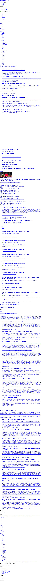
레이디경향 (7, 0)
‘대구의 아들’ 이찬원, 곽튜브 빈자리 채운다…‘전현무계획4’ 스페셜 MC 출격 (18, 168)
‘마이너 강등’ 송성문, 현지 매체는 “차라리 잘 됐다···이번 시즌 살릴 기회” (17, 220)
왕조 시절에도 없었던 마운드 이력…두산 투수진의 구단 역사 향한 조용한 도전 (18, 459)
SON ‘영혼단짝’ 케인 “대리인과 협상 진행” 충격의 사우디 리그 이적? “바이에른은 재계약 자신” (17, 111)
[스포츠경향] (3, 9)
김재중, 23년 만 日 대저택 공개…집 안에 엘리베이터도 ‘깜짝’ (15, 97)
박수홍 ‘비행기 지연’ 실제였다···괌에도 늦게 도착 (7, 66)
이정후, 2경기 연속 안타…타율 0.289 (8, 410)
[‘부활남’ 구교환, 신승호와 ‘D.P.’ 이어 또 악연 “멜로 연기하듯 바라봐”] (12, 395)
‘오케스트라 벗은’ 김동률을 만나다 (9, 164)
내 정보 (3, 5)
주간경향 (4, 0)
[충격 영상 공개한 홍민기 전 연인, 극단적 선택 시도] (9, 90)
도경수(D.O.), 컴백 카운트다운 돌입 (9, 397)
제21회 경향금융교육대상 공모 (4, 516)
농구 (2, 35)
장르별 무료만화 (4, 44)
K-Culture (3, 19)
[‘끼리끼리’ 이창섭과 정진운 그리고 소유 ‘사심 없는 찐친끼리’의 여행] (12, 376)
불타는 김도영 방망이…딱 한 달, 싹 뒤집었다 (11, 283)
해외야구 (3, 532)
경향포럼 (3, 573)
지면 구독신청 (4, 550)
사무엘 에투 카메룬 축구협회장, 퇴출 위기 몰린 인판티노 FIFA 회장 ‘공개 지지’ (18, 489)
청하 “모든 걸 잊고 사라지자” (8, 153)
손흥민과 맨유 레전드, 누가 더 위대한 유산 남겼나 (12, 109)
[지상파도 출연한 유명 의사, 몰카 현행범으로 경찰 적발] (10, 74)
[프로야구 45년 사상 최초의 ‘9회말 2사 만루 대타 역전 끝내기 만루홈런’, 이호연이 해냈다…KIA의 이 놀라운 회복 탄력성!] (19, 280)
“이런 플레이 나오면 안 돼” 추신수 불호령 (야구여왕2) (13, 419)
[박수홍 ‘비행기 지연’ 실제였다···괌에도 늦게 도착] (9, 237)
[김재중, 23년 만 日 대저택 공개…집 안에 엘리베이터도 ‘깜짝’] (11, 101)
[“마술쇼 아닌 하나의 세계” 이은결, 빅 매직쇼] (8, 162)
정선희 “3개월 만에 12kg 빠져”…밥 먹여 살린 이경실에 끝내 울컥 (16, 103)
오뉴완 (3, 4)
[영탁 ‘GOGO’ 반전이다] (5, 366)
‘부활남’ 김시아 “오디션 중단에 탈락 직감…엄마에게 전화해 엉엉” (16, 378)
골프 (2, 540)
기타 (1, 555)
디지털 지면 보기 (4, 551)
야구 (2, 15)
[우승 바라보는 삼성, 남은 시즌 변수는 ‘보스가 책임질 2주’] (10, 446)
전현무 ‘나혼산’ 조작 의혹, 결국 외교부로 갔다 (12, 76)
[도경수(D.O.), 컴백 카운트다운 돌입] (7, 405)
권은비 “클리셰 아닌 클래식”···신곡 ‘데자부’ (11, 157)
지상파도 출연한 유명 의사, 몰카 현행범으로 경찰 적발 (13, 70)
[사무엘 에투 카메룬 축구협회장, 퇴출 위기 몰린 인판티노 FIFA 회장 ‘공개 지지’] (13, 497)
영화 (2, 26)
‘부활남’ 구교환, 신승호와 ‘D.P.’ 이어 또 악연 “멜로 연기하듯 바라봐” (16, 387)
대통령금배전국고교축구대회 (6, 571)
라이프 (3, 40)
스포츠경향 (3, 58)
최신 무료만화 (4, 42)
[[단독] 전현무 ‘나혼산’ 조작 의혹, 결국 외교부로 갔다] (9, 81)
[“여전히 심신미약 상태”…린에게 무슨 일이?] (8, 93)
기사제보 (3, 62)
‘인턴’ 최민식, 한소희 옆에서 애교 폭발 (10, 149)
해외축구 (3, 33)
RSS (2, 560)
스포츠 (3, 47)
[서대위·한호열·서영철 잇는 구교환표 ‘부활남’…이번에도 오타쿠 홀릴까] (12, 339)
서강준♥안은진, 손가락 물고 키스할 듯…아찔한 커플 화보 (14, 207)
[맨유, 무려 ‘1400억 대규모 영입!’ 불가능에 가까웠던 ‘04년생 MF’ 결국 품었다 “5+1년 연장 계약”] (15, 295)
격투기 (3, 37)
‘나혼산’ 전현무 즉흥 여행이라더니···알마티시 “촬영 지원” (15, 231)
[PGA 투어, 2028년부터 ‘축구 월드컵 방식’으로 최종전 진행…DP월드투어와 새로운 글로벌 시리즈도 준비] (17, 457)
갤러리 (3, 51)
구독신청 (3, 63)
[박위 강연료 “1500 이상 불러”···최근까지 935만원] (9, 246)
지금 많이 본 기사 (4, 50)
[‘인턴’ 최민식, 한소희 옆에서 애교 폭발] (7, 151)
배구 (2, 36)
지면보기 (3, 64)
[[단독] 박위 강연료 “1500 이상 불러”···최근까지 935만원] (10, 88)
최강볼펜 (1, 171)
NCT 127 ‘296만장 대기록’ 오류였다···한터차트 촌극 (13, 321)
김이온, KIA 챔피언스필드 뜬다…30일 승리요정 (12, 287)
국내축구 (3, 32)
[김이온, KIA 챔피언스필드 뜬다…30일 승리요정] (9, 289)
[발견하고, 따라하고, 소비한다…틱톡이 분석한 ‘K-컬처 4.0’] (10, 348)
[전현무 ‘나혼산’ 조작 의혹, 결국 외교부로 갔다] (9, 251)
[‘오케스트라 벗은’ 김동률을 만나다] (7, 166)
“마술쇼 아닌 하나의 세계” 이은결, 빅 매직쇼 (11, 160)
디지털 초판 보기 (4, 552)
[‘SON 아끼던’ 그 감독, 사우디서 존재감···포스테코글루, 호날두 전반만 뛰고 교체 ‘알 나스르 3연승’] (16, 508)
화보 (2, 527)
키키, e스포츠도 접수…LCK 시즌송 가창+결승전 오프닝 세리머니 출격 (17, 350)
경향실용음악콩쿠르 (5, 569)
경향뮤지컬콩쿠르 (4, 570)
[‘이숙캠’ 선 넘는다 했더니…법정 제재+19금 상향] (9, 218)
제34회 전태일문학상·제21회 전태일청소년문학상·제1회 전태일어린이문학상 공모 (20, 516)
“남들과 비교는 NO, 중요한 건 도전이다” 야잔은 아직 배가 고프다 (16, 429)
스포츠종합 (3, 17)
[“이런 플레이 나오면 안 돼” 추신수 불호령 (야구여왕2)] (10, 427)
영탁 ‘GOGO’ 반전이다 (7, 358)
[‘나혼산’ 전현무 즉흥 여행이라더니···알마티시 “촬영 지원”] (10, 233)
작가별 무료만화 (4, 43)
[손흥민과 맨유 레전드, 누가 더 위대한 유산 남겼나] (9, 112)
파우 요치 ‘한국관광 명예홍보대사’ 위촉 (8, 313)
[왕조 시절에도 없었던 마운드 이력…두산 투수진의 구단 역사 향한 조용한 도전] (13, 467)
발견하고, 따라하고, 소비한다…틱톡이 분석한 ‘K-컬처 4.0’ (14, 341)
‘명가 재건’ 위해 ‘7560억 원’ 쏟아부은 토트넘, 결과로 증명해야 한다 (16, 469)
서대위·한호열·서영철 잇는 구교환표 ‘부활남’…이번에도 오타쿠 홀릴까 (17, 331)
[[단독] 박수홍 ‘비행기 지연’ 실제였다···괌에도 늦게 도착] (8, 65)
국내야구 (3, 29)
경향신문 (1, 0)
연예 (2, 14)
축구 (2, 16)
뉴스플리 (3, 3)
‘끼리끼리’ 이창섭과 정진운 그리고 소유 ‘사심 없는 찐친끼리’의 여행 (16, 368)
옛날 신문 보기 (4, 553)
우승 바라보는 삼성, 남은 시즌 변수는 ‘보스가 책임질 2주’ (14, 438)
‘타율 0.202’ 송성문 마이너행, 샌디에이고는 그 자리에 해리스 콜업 (13, 222)
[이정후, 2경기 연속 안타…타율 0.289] (5, 417)
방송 (2, 24)
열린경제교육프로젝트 (5, 572)
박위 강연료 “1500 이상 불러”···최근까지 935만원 (13, 83)
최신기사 (3, 543)
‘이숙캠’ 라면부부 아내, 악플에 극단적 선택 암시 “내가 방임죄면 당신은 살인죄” (15, 217)
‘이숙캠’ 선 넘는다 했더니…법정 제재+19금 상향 (12, 215)
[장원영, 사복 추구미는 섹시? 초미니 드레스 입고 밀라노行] (10, 302)
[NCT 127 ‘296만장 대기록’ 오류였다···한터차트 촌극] (9, 329)
